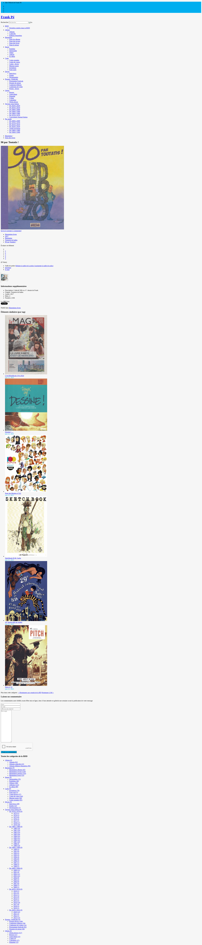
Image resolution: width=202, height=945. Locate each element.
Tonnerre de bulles (11, 240)
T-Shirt (11, 98)
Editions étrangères (15, 35)
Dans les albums (14, 39)
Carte (7, 58)
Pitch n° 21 (8, 687)
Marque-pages (14, 66)
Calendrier (12, 100)
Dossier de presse (15, 83)
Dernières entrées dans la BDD (19, 28)
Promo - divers (14, 89)
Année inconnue (14, 128)
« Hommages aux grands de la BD (29, 692)
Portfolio (12, 49)
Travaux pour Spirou (12, 104)
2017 (6, 236)
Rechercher (4, 22)
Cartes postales (14, 60)
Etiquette (12, 96)
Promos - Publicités (11, 79)
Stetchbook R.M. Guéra (13, 558)
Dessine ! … (9, 432)
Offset (11, 53)
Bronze (11, 92)
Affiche (11, 54)
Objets (7, 90)
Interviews (12, 73)
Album (7, 30)
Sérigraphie (13, 51)
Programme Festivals (16, 81)
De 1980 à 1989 (14, 113)
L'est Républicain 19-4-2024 (14, 376)
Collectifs (12, 34)
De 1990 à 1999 (14, 111)
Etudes (11, 75)
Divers (7, 71)
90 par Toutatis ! (10, 242)
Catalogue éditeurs (15, 85)
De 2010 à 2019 (14, 108)
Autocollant (13, 94)
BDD (7, 26)
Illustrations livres (11, 234)
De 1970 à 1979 (14, 115)
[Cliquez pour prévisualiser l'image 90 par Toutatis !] (32, 229)
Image (7, 47)
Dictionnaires (13, 77)
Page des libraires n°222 (13, 493)
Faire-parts (12, 70)
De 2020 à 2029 (14, 106)
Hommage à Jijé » (48, 692)
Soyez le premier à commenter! (11, 231)
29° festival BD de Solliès (13, 622)
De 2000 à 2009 (14, 109)
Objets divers (13, 102)
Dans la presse (14, 45)
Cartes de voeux (14, 62)
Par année (8, 119)
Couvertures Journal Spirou (18, 117)
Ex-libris (12, 56)
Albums (12, 32)
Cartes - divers (14, 64)
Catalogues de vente (16, 87)
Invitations (12, 68)
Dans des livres (14, 43)
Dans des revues (14, 41)
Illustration (8, 37)
